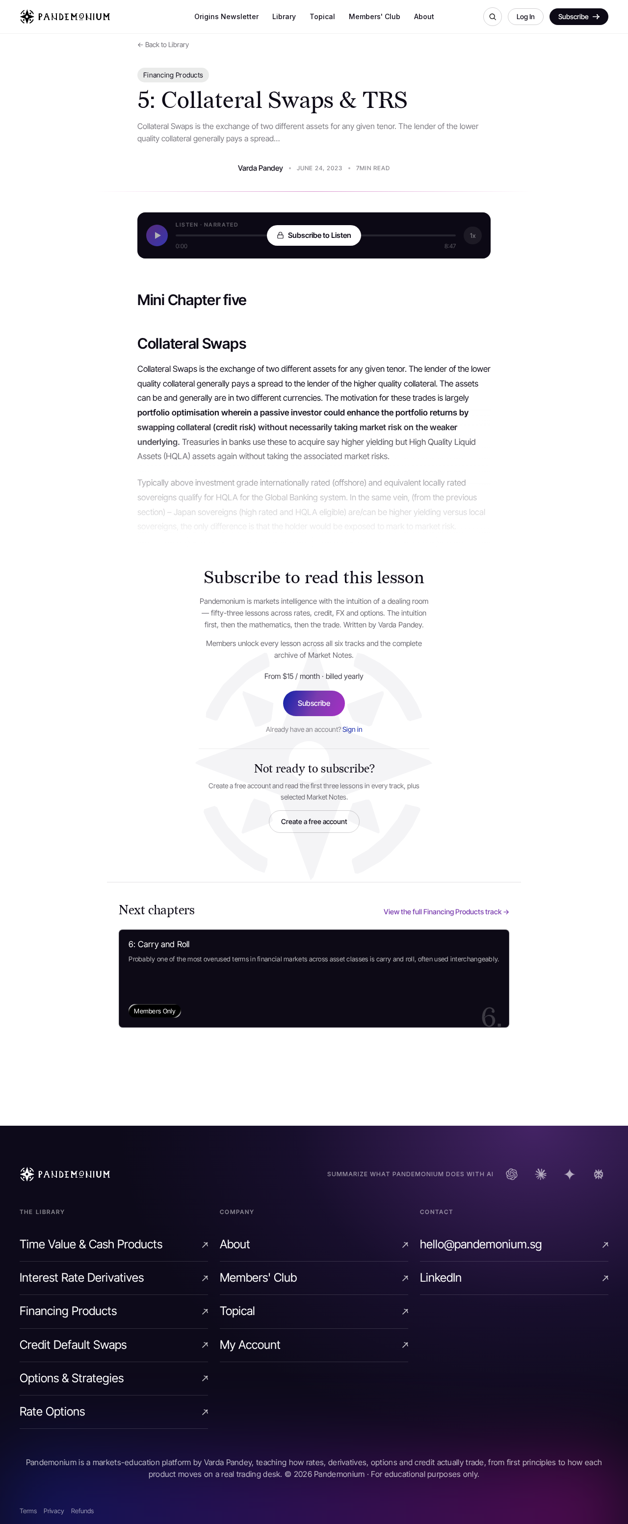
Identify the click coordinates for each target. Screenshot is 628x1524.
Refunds (82, 1511)
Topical (322, 16)
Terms (28, 1511)
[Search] (492, 16)
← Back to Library (163, 44)
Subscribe (314, 703)
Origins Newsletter (226, 16)
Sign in (352, 729)
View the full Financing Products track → (446, 911)
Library (284, 16)
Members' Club (374, 16)
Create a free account (314, 821)
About (424, 16)
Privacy (54, 1511)
